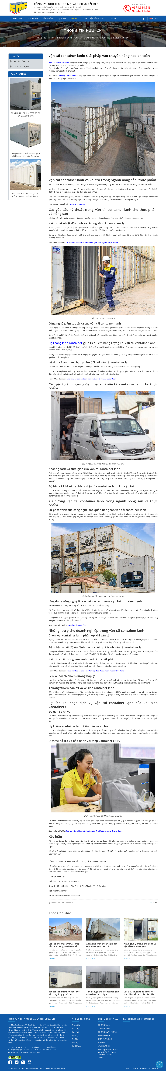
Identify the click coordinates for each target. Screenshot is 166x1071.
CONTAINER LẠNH (104, 1025)
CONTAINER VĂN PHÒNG (107, 1032)
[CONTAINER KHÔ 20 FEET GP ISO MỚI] (25, 175)
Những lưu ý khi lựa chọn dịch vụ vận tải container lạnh (140, 945)
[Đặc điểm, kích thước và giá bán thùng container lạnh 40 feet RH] (25, 134)
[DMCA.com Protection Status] (14, 1057)
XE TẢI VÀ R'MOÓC (105, 1039)
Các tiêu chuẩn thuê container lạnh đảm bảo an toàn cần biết (139, 993)
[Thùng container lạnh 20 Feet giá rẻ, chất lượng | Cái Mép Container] (25, 94)
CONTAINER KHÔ (104, 1028)
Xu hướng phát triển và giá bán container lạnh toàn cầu (101, 945)
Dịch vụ (62, 18)
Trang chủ (16, 18)
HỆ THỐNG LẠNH (104, 1035)
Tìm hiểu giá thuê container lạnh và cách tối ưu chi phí (102, 993)
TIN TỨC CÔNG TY (20, 61)
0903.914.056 (141, 10)
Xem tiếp (52, 959)
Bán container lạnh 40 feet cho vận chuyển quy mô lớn (64, 993)
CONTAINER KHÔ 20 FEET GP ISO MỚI (25, 194)
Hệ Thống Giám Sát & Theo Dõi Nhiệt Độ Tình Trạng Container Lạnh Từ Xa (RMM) (108, 1053)
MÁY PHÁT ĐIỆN (104, 1046)
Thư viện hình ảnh (94, 18)
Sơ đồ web (76, 1046)
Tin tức (75, 18)
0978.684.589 (141, 7)
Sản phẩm (48, 18)
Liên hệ (112, 18)
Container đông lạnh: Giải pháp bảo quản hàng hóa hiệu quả (64, 945)
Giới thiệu (32, 18)
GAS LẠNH (102, 1042)
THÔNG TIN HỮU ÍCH (64, 38)
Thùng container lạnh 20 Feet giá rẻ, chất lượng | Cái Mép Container (26, 114)
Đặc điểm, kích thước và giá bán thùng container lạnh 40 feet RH (25, 154)
